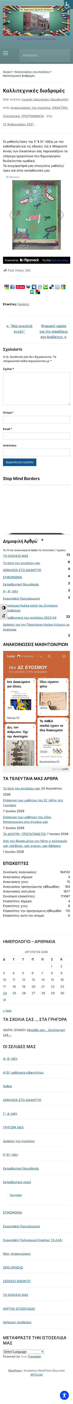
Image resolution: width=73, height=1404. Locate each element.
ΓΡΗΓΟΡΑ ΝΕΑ (13, 1127)
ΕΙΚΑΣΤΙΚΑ (59, 108)
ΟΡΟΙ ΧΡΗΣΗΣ (13, 1267)
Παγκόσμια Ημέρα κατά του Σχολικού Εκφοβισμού (30, 608)
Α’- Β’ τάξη (10, 1059)
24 (5, 993)
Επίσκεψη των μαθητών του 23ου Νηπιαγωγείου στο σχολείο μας (27, 819)
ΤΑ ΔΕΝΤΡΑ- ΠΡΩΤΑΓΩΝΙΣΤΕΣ (24, 834)
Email (7, 429)
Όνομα (8, 412)
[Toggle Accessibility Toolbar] (64, 1395)
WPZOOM (36, 1374)
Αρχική (7, 71)
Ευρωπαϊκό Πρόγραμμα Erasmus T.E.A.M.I (32, 1240)
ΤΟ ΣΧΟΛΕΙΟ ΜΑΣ (15, 556)
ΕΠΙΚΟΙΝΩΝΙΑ (12, 577)
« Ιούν (7, 1010)
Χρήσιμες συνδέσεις (17, 1322)
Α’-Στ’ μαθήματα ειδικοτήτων (23, 1072)
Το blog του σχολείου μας (21, 563)
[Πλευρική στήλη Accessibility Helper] (68, 4)
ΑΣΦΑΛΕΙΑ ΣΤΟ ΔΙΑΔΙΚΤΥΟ (22, 570)
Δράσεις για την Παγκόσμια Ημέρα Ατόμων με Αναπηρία (36, 627)
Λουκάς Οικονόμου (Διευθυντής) (45, 99)
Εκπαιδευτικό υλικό (17, 1182)
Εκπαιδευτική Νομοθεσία (21, 584)
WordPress (14, 1370)
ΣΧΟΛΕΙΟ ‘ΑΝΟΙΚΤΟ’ (17, 1281)
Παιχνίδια (16, 1195)
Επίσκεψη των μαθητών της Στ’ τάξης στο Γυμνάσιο (33, 802)
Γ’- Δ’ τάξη (10, 1114)
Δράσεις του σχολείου (19, 1141)
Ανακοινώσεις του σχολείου (32, 71)
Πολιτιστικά (11, 116)
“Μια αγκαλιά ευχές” (19, 328)
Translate (34, 1356)
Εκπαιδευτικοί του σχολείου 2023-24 (29, 617)
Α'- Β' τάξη (10, 591)
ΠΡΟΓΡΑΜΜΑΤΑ (32, 116)
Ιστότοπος (9, 445)
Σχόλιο (8, 368)
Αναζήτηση (64, 55)
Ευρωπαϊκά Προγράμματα (21, 598)
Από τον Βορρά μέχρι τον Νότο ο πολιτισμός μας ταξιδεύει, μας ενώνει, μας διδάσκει (35, 843)
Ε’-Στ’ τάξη (10, 1155)
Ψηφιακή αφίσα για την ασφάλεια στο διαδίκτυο (53, 331)
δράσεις (23, 304)
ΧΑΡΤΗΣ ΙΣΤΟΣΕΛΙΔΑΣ (19, 1308)
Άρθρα (7, 1086)
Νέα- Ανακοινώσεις (17, 1254)
